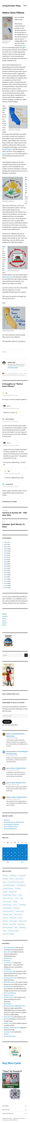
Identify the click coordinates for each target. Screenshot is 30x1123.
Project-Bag (13, 921)
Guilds (15, 901)
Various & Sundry (13, 930)
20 (11, 855)
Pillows (15, 375)
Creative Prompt (8, 888)
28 (15, 859)
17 (26, 852)
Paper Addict (8, 1004)
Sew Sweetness (8, 927)
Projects (5, 924)
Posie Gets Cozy (8, 1017)
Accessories (22, 875)
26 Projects (13, 875)
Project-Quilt (22, 921)
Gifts (21, 898)
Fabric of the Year (8, 898)
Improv (15, 904)
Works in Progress (8, 934)
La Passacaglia (7, 908)
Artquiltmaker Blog (11, 6)
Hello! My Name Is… (8, 1113)
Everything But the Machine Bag (14, 822)
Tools (15, 927)
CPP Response (21, 885)
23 (22, 855)
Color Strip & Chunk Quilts (16, 882)
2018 (5, 570)
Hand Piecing (7, 904)
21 (15, 855)
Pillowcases (12, 917)
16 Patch (5, 875)
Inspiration (22, 904)
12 (7, 852)
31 (25, 859)
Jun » (22, 862)
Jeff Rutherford (8, 986)
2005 (5, 542)
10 (26, 849)
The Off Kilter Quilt (10, 1036)
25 (4, 859)
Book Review (19, 879)
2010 (5, 553)
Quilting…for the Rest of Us (12, 1027)
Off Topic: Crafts (9, 375)
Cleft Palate (7, 149)
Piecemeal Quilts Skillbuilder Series (14, 1006)
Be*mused (7, 960)
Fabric (20, 895)
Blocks (12, 879)
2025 (5, 585)
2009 (5, 551)
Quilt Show (21, 924)
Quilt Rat (6, 1019)
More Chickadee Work (19, 768)
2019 (5, 572)
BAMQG (5, 879)
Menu (25, 5)
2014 (21, 373)
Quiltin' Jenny (8, 1023)
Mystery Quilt (19, 911)
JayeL (8, 768)
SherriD (6, 1034)
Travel (4, 930)
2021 (5, 577)
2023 (5, 581)
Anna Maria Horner (10, 947)
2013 (5, 559)
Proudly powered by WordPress (10, 1120)
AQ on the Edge (8, 952)
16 (22, 852)
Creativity (18, 888)
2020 (5, 574)
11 (4, 852)
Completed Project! (9, 885)
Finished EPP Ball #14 (10, 828)
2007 (5, 546)
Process (5, 921)
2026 (5, 587)
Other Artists (18, 914)
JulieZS (8, 734)
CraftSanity (7, 969)
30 (22, 859)
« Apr (7, 862)
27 (11, 859)
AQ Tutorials (6, 1109)
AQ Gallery (5, 1106)
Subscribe (7, 721)
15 (18, 852)
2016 (5, 566)
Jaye (5, 373)
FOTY (17, 898)
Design (5, 892)
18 (4, 855)
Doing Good (12, 892)
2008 (5, 548)
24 (26, 855)
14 (15, 852)
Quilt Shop (13, 924)
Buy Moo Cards (11, 1063)
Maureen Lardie (8, 995)
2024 (5, 583)
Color (4, 882)
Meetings (16, 908)
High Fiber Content (10, 982)
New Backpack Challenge (11, 824)
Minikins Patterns (8, 911)
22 (18, 855)
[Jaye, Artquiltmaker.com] (15, 675)
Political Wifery (21, 375)
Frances (4, 153)
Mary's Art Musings (10, 993)
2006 (5, 544)
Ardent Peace (8, 958)
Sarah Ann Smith (9, 1032)
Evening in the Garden (11, 978)
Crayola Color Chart (10, 971)
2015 (5, 564)
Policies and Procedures (19, 1118)
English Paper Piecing (9, 895)
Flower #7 (7, 820)
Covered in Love (9, 962)
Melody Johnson (9, 997)
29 (18, 859)
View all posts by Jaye (13, 367)
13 (11, 852)
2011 (5, 555)
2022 (5, 579)
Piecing (5, 917)
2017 (5, 568)
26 (8, 859)
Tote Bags (22, 927)
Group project (7, 901)
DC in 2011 (9, 277)
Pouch (20, 917)
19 (7, 855)
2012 (23, 45)
